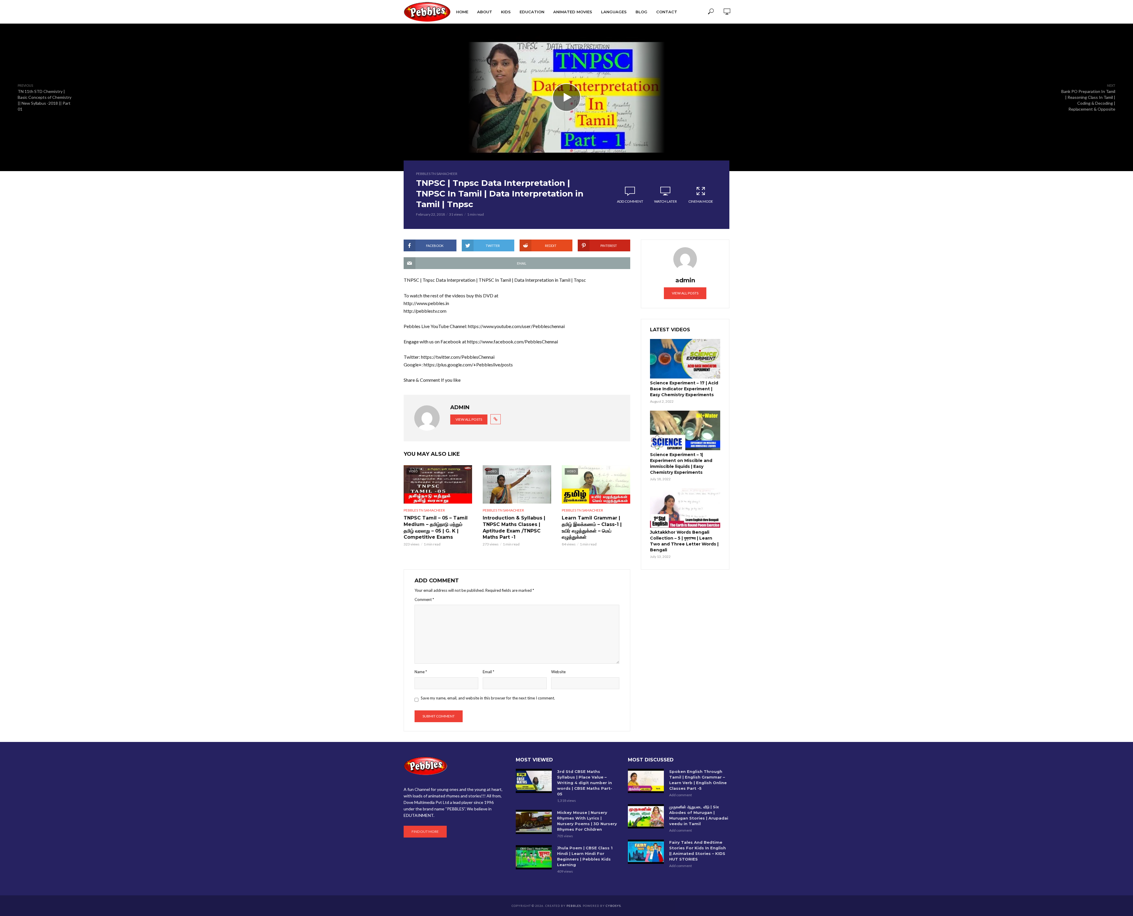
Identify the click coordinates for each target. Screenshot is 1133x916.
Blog (641, 11)
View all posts (469, 419)
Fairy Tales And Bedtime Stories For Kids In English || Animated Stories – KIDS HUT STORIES (697, 850)
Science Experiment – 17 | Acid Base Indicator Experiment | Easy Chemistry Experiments (684, 388)
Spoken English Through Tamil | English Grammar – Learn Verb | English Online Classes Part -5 (698, 780)
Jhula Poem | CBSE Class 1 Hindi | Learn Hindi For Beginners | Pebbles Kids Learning (585, 856)
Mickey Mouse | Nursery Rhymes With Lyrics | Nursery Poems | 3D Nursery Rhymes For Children (587, 821)
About (484, 11)
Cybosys (613, 905)
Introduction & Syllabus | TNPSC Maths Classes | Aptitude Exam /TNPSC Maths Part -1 (514, 527)
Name (421, 671)
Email (488, 671)
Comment (424, 599)
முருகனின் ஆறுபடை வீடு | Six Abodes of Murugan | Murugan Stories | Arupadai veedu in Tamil (698, 815)
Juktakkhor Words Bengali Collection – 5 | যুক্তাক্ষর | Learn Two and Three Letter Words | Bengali (684, 541)
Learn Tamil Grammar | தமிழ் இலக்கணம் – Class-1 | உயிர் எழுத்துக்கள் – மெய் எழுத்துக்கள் (592, 527)
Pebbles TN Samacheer (436, 173)
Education (532, 11)
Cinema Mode (700, 201)
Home (462, 11)
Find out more (425, 831)
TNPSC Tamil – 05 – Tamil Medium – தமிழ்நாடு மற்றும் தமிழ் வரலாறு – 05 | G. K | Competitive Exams (436, 527)
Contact (666, 11)
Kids (506, 11)
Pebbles (573, 905)
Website (558, 671)
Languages (614, 11)
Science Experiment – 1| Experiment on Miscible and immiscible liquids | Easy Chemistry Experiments (681, 463)
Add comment (630, 201)
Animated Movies (572, 11)
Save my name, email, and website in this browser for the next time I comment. (488, 698)
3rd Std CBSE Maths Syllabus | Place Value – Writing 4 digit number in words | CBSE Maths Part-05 (584, 782)
